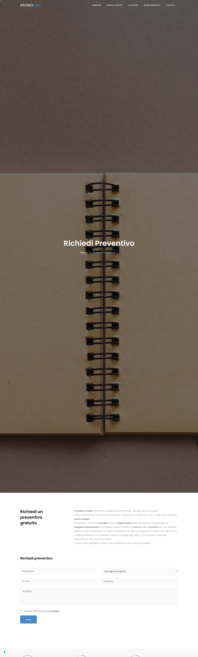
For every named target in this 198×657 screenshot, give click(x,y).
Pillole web (133, 5)
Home (83, 252)
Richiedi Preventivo (152, 5)
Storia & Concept (115, 5)
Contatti (170, 5)
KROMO (30, 5)
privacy (56, 611)
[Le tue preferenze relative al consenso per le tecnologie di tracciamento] (4, 652)
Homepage (96, 5)
